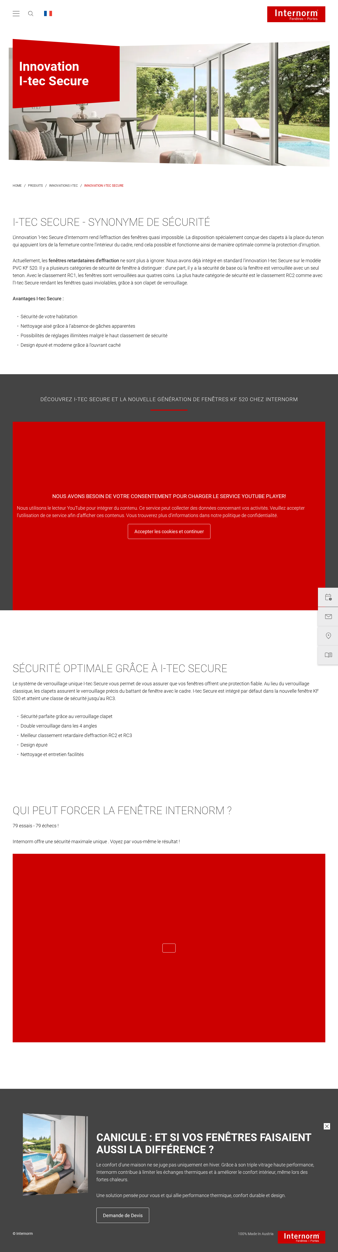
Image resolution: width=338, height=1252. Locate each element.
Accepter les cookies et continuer (169, 531)
